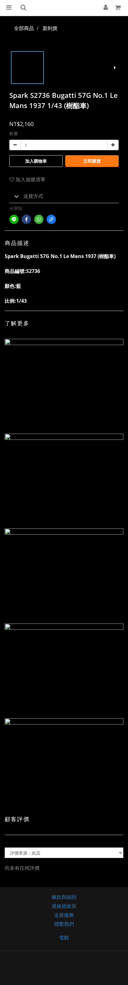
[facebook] (26, 219)
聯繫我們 (64, 924)
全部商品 (24, 28)
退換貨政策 (64, 906)
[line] (14, 219)
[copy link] (51, 219)
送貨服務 (64, 915)
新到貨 (50, 28)
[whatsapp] (38, 219)
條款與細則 (64, 897)
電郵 (64, 937)
